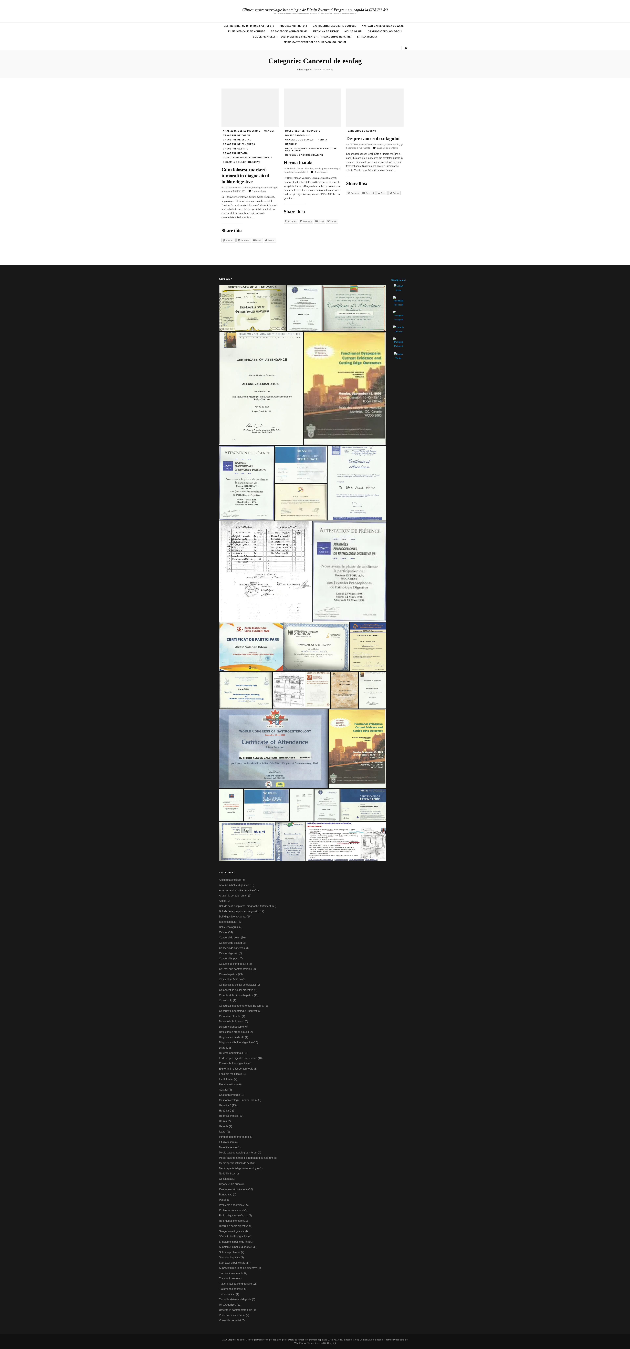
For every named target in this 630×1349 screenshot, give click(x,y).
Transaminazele (228, 1278)
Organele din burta (230, 1184)
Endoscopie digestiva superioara (238, 1058)
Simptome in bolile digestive (235, 1247)
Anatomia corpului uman (233, 895)
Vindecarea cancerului (232, 1315)
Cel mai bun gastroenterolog (235, 969)
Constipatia (225, 1000)
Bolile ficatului (264, 37)
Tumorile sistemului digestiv (235, 1299)
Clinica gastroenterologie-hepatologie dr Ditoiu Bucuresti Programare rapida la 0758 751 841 (315, 10)
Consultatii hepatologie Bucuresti (247, 158)
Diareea (223, 1047)
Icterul (222, 1131)
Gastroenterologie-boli (385, 31)
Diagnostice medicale (231, 1037)
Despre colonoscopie (231, 1026)
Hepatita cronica (228, 1115)
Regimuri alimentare (231, 1220)
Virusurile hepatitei (230, 1320)
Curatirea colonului (230, 1016)
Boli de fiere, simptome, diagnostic (239, 911)
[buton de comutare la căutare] (406, 48)
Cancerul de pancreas (239, 144)
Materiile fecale (228, 1147)
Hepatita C (225, 1110)
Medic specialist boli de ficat (235, 1163)
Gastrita (223, 1089)
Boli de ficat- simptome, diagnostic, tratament (245, 906)
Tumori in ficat (227, 1294)
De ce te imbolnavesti (231, 1021)
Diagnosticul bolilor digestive (236, 1042)
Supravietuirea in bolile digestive (238, 1268)
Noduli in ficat (227, 1173)
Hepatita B (225, 1105)
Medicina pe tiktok (326, 31)
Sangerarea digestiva (231, 1231)
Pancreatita (225, 1194)
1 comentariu (259, 191)
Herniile (291, 144)
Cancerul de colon (236, 135)
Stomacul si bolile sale (232, 1262)
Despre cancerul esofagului (372, 138)
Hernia (322, 140)
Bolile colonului (228, 921)
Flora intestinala (228, 1084)
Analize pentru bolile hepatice (236, 890)
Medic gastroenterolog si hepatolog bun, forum (311, 150)
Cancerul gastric (235, 149)
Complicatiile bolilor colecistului (237, 984)
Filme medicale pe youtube (246, 31)
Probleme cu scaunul (231, 1210)
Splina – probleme (229, 1252)
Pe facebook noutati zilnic (289, 31)
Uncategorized (227, 1304)
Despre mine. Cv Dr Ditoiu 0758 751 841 (249, 26)
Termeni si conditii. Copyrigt (321, 1343)
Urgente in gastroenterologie (235, 1310)
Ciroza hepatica (228, 974)
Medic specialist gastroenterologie (239, 1168)
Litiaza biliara (367, 37)
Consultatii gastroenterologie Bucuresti (241, 1005)
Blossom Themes (384, 1339)
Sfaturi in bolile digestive (233, 1236)
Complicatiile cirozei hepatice (236, 995)
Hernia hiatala (298, 162)
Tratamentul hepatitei (336, 37)
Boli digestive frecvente (298, 37)
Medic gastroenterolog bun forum (238, 1152)
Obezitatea (225, 1178)
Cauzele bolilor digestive (233, 963)
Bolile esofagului (298, 135)
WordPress (300, 1343)
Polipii (222, 1199)
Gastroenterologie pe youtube (334, 26)
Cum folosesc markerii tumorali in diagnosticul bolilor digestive (245, 175)
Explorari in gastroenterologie (236, 1068)
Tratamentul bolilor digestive (235, 1283)
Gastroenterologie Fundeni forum (238, 1100)
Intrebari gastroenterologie (234, 1136)
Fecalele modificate (230, 1074)
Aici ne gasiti (353, 31)
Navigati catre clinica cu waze (383, 26)
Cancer (269, 131)
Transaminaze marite (231, 1273)
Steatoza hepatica (229, 1257)
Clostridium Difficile (230, 979)
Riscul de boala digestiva (233, 1226)
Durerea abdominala (231, 1053)
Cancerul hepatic (235, 153)
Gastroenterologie (229, 1094)
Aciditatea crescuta (230, 879)
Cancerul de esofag (237, 140)
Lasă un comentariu (387, 148)
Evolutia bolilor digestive (242, 162)
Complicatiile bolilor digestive (236, 990)
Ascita (222, 900)
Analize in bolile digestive (241, 131)
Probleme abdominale (232, 1205)
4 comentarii (321, 172)
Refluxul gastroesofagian (304, 155)
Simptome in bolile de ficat (234, 1241)
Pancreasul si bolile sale (233, 1189)
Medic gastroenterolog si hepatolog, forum (315, 42)
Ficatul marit (226, 1079)
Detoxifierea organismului (234, 1032)
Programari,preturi (293, 26)
